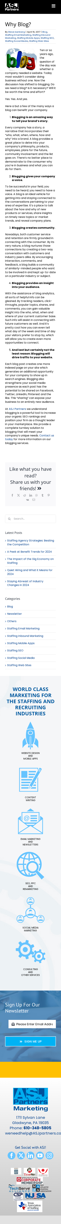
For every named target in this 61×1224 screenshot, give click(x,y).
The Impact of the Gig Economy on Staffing (30, 561)
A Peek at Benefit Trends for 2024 (29, 552)
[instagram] (49, 1155)
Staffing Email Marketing (18, 35)
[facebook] (11, 1155)
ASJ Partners (17, 409)
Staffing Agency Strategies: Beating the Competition (30, 542)
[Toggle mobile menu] (54, 6)
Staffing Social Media (16, 41)
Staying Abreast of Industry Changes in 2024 (25, 583)
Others (11, 621)
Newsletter (14, 614)
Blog (44, 31)
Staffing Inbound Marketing (25, 636)
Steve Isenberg (16, 31)
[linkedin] (30, 1155)
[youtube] (40, 1155)
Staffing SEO (47, 38)
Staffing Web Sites (39, 41)
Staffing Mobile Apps (28, 38)
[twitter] (21, 1155)
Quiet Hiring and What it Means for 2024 (30, 572)
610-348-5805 (37, 1128)
